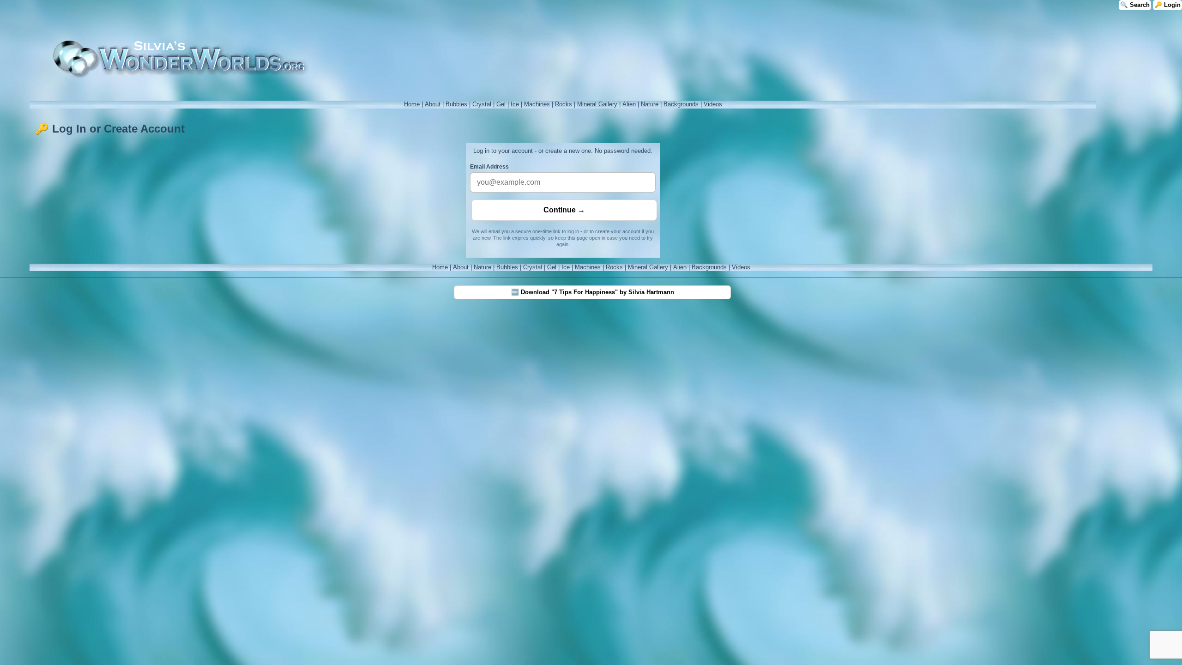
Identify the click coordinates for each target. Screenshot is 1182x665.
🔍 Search (1135, 4)
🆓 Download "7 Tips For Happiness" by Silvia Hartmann (592, 292)
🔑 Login (1167, 4)
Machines (537, 104)
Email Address (489, 166)
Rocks (563, 104)
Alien (629, 104)
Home (412, 104)
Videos (713, 104)
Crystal (481, 104)
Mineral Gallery (597, 104)
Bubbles (456, 104)
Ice (515, 104)
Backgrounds (681, 104)
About (432, 104)
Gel (501, 104)
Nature (649, 104)
